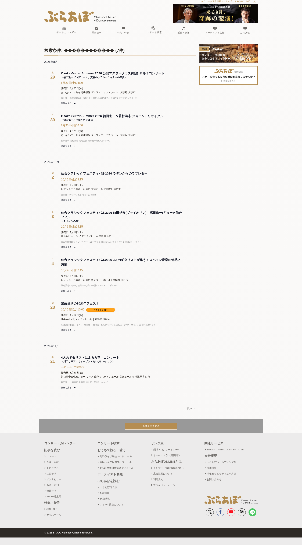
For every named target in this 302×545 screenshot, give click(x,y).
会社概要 (210, 456)
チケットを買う (100, 310)
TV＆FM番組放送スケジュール (117, 467)
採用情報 (212, 467)
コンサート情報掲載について (169, 467)
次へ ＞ (191, 408)
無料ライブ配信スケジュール (116, 456)
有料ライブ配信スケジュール (116, 462)
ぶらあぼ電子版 (108, 487)
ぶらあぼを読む (109, 481)
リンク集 (157, 443)
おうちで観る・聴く (112, 450)
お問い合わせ (214, 479)
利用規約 (158, 479)
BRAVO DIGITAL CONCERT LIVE (225, 449)
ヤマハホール (53, 514)
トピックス (52, 467)
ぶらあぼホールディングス (221, 462)
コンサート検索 (109, 443)
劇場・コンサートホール (166, 449)
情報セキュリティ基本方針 (221, 473)
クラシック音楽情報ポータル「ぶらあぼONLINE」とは (229, 1)
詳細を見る (66, 103)
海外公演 (51, 490)
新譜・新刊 (52, 485)
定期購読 (105, 498)
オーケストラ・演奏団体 (166, 455)
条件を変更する (151, 426)
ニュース (51, 456)
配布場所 (105, 493)
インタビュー (53, 479)
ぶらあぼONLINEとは (166, 461)
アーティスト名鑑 (110, 474)
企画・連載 (52, 462)
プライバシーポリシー (165, 485)
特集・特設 (52, 503)
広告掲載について (163, 473)
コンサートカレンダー (60, 443)
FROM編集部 (53, 496)
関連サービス (213, 443)
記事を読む (52, 450)
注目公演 (51, 473)
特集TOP (51, 509)
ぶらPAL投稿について (112, 504)
